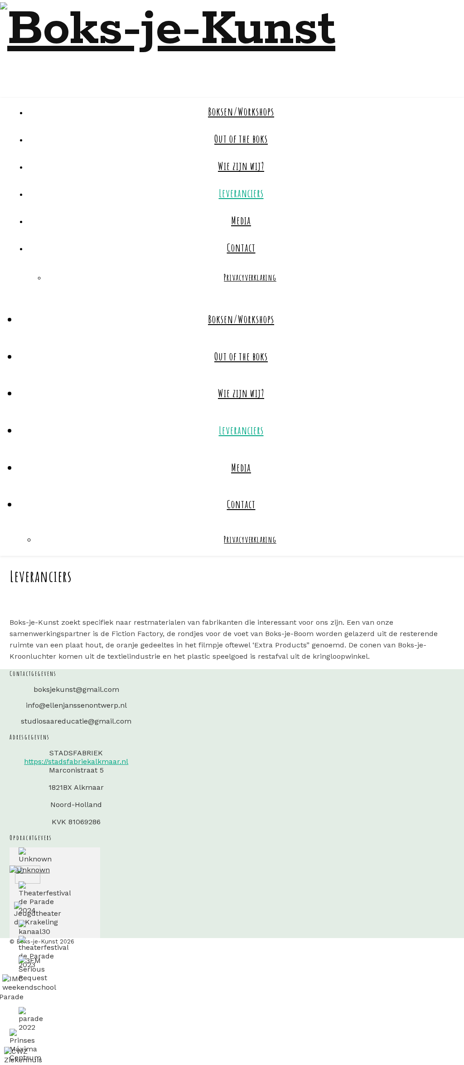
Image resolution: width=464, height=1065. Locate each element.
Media (241, 220)
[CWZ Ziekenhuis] (23, 1055)
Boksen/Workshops (241, 111)
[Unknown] (35, 855)
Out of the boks (241, 139)
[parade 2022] (31, 1019)
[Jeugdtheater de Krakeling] (37, 914)
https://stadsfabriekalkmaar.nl (76, 761)
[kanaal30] (34, 928)
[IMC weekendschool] (29, 983)
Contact (241, 247)
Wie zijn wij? (241, 166)
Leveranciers (241, 193)
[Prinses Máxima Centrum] (25, 1045)
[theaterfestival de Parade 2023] (43, 952)
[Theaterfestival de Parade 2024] (45, 897)
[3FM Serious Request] (33, 969)
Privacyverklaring (250, 277)
